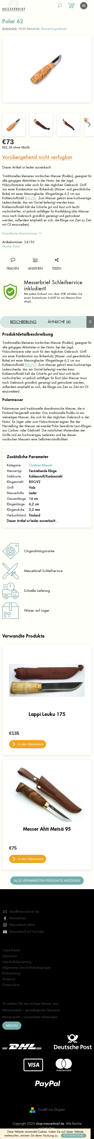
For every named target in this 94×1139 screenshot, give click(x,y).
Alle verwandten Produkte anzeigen (47, 880)
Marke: (11, 246)
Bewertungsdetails (54, 28)
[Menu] (83, 5)
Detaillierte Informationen (19, 233)
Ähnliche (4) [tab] (59, 322)
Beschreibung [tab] (23, 322)
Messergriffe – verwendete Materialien (30, 1017)
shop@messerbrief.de (24, 911)
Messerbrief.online (22, 924)
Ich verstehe (73, 1135)
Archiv (12, 1025)
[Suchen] (59, 5)
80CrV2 (31, 198)
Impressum (9, 956)
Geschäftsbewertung (16, 961)
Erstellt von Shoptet (51, 1109)
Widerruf (8, 979)
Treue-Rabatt (11, 950)
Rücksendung (11, 973)
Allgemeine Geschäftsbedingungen (26, 967)
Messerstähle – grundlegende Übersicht (31, 1010)
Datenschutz (11, 984)
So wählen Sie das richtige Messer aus (30, 1003)
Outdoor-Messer (40, 465)
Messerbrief (17, 918)
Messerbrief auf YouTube (26, 931)
